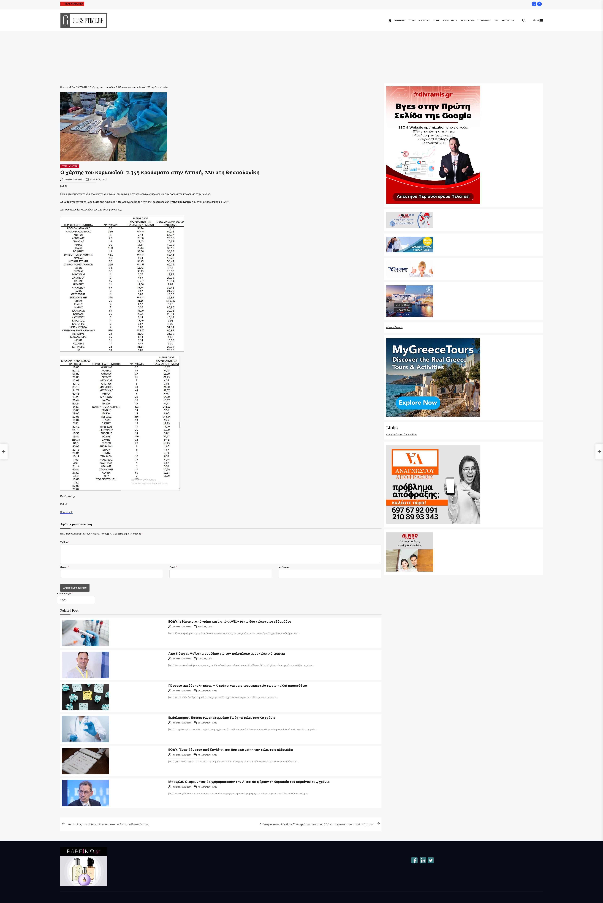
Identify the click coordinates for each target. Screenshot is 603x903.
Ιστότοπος (284, 567)
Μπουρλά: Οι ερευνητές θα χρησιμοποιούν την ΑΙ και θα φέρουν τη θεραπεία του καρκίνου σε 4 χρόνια (249, 782)
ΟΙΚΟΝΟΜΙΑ (508, 20)
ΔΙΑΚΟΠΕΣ (424, 20)
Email (173, 567)
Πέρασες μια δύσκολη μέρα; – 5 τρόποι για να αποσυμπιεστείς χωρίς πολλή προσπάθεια (237, 685)
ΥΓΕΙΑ (412, 20)
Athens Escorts (394, 327)
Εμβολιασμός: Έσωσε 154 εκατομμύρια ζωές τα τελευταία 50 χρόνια (221, 718)
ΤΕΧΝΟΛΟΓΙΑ (467, 20)
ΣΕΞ (496, 20)
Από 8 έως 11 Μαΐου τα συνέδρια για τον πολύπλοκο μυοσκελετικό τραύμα (226, 653)
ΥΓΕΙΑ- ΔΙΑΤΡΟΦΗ (70, 166)
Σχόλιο (64, 542)
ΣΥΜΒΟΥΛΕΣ (484, 20)
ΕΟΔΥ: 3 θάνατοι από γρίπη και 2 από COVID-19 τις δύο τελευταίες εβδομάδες (229, 621)
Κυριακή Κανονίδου (74, 179)
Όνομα (64, 567)
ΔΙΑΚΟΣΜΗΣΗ (450, 20)
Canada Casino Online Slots (401, 434)
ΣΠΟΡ (436, 20)
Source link (66, 512)
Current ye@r (65, 593)
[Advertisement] (301, 55)
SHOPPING (399, 20)
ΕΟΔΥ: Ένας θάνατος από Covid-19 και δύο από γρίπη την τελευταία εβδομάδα (230, 750)
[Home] (389, 20)
